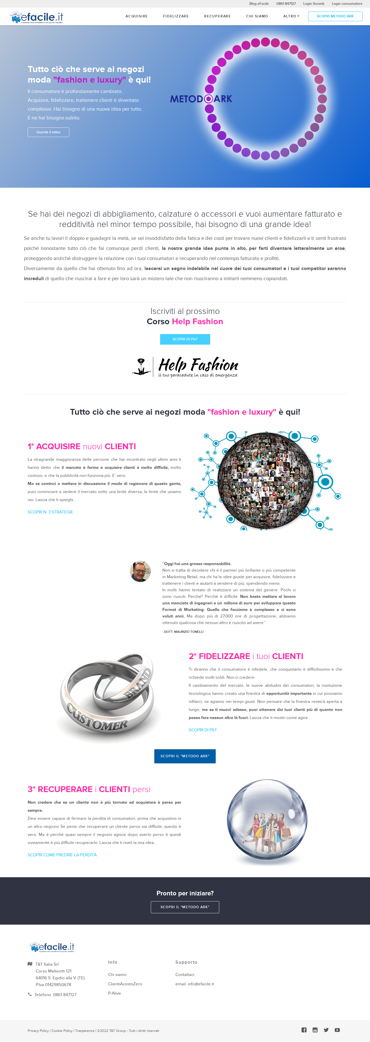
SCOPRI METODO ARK (335, 16)
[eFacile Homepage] (36, 16)
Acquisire (137, 16)
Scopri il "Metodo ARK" (185, 756)
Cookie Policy (62, 1031)
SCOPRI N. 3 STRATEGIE (50, 512)
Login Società (313, 4)
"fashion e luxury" (89, 79)
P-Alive (114, 993)
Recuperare (217, 16)
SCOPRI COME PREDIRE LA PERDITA (62, 855)
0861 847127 (286, 4)
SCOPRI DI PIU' (185, 339)
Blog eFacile (259, 4)
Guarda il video (48, 132)
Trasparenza (84, 1031)
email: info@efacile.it (194, 984)
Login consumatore (347, 4)
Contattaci (184, 974)
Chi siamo (257, 16)
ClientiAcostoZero (125, 984)
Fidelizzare (176, 16)
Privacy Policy (38, 1031)
